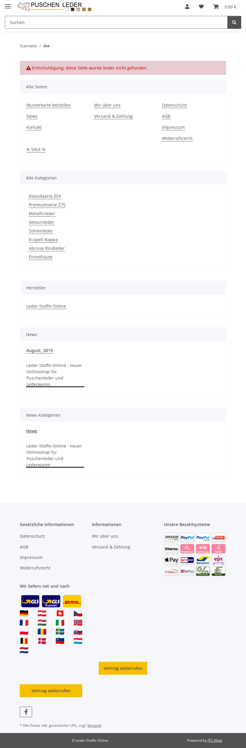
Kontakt (34, 127)
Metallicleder (42, 213)
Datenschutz (174, 105)
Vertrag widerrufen (123, 668)
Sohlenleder (41, 231)
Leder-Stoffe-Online (46, 306)
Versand (94, 725)
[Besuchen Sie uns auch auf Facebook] (26, 712)
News (32, 116)
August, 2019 (39, 350)
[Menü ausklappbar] (8, 3)
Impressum (173, 127)
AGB (166, 116)
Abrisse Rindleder (47, 248)
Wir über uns (107, 105)
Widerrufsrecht (177, 138)
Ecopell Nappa (43, 239)
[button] (187, 7)
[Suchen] (234, 22)
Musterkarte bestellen (48, 105)
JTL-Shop (215, 740)
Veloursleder (41, 222)
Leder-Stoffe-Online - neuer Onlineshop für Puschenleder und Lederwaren (54, 374)
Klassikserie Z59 (45, 196)
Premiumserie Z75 (47, 205)
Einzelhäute (40, 257)
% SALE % (36, 149)
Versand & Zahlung (113, 116)
